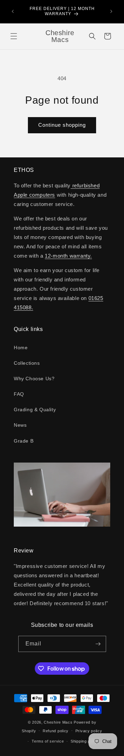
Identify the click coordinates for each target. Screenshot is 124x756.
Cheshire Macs (58, 722)
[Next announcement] (111, 11)
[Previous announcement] (12, 11)
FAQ (19, 394)
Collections (27, 363)
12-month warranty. (68, 256)
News (20, 425)
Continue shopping (62, 125)
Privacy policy (88, 731)
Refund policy (56, 731)
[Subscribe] (98, 644)
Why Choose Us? (34, 378)
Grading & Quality (35, 409)
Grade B (23, 441)
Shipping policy (85, 741)
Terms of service (48, 741)
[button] (13, 36)
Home (21, 347)
